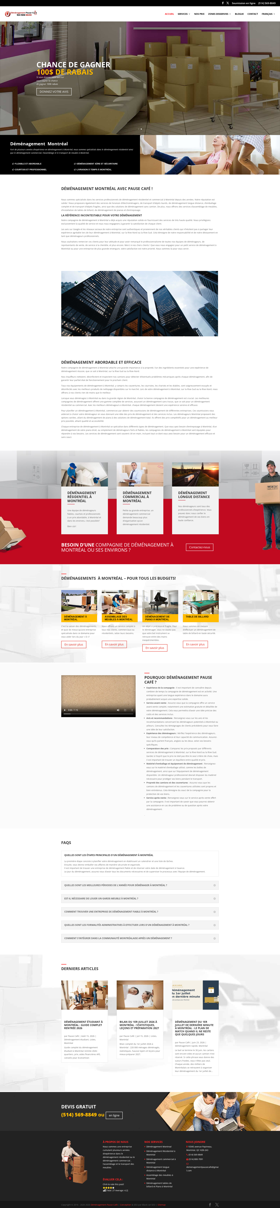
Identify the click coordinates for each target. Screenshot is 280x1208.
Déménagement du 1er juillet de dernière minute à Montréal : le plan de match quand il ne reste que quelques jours (194, 1028)
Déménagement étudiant (76, 1039)
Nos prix (199, 14)
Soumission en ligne (244, 3)
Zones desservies (218, 14)
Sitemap (162, 1204)
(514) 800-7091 (196, 1159)
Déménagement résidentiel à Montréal (82, 496)
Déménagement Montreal (159, 1146)
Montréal (68, 1043)
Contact (252, 14)
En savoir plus (73, 644)
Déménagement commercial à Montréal (137, 496)
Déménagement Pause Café (104, 1204)
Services (183, 14)
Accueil (169, 14)
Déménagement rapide (186, 1045)
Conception (126, 1204)
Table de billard (197, 616)
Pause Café (73, 1036)
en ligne (114, 1115)
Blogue (239, 14)
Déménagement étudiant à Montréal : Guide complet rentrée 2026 (83, 1025)
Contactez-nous (199, 547)
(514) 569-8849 (267, 3)
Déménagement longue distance (194, 494)
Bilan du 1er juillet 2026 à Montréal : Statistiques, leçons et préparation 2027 (139, 1025)
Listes (92, 1039)
